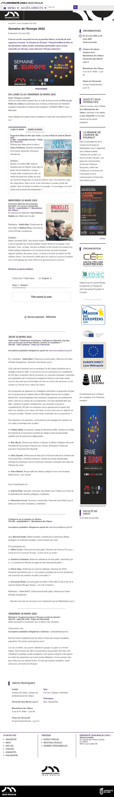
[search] (60, 7)
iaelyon (9, 746)
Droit (8, 743)
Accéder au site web (90, 518)
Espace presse (51, 739)
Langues (10, 749)
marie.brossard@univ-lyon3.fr (60, 350)
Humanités (11, 752)
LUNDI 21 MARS (17, 130)
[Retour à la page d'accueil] (12, 15)
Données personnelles (56, 746)
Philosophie (12, 755)
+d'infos (102, 239)
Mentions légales (53, 743)
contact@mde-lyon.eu (59, 632)
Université (11, 739)
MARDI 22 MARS (35, 130)
